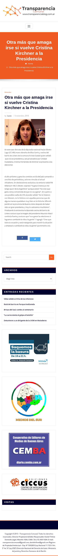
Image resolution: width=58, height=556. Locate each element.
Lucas (8, 116)
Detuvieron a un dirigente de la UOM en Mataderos (25, 320)
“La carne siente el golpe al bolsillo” (18, 315)
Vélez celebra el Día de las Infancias (18, 299)
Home (30, 63)
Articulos (8, 92)
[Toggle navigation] (29, 26)
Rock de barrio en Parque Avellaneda (19, 304)
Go (51, 257)
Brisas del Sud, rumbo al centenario (19, 309)
